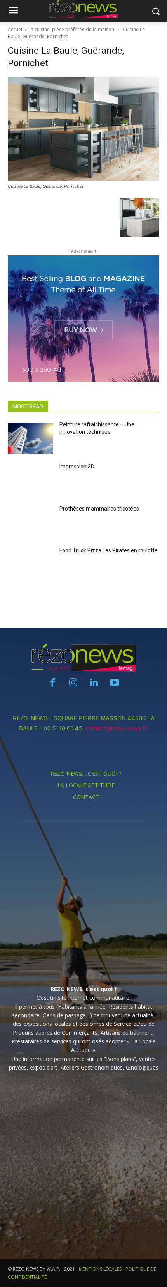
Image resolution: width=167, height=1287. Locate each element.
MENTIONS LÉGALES (100, 1269)
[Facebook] (52, 683)
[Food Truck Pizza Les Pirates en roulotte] (30, 564)
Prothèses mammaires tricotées (99, 509)
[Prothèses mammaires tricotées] (30, 523)
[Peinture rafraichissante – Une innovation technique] (30, 438)
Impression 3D (76, 466)
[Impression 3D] (30, 481)
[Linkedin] (93, 683)
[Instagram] (73, 683)
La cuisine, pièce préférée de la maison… (73, 29)
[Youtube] (114, 683)
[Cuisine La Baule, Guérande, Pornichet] (83, 129)
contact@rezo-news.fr (116, 728)
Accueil (15, 29)
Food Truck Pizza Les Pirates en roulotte (108, 550)
